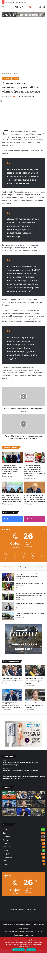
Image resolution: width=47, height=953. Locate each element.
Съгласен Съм (18, 950)
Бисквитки (31, 950)
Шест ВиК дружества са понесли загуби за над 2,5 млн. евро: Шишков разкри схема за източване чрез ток (11, 498)
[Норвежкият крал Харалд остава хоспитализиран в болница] (35, 670)
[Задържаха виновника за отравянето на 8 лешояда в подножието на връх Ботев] (9, 812)
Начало (6, 73)
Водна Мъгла (16, 931)
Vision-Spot (29, 935)
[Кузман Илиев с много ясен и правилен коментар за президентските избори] (23, 812)
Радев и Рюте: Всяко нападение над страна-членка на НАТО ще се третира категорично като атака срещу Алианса (12, 469)
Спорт (5, 829)
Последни (24, 567)
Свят (4, 833)
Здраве (15, 78)
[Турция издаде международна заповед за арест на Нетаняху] (12, 670)
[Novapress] (23, 7)
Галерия (6, 854)
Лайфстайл (7, 847)
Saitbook (26, 928)
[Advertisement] (23, 46)
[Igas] (23, 14)
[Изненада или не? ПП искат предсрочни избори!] (8, 606)
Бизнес (5, 850)
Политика (6, 836)
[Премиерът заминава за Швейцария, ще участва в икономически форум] (8, 577)
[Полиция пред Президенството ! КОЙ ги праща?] (8, 616)
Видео (5, 864)
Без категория (8, 857)
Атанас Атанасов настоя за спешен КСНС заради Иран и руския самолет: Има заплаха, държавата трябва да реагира (34, 498)
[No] (44, 945)
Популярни (8, 567)
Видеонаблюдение (28, 931)
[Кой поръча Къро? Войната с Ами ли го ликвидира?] (8, 586)
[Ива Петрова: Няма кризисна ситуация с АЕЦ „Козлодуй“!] (35, 695)
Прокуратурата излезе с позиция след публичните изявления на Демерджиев (11, 705)
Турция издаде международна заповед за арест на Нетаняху (12, 679)
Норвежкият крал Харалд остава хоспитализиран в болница (34, 680)
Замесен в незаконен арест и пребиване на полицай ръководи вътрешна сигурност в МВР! (30, 595)
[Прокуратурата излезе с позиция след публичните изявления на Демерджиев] (12, 695)
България (13, 73)
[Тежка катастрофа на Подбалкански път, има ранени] (38, 803)
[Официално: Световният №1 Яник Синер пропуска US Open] (9, 795)
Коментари (39, 567)
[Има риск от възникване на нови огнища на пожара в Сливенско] (38, 812)
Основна (6, 843)
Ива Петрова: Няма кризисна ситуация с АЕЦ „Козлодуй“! (34, 705)
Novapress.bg (39, 925)
